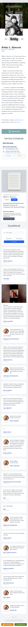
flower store (17, 122)
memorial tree (18, 120)
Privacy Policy (10, 621)
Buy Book (14, 199)
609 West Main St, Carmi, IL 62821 (13, 153)
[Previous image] (3, 293)
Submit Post (14, 241)
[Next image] (25, 293)
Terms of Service (18, 621)
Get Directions (8, 155)
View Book (6, 199)
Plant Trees (20, 155)
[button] (14, 293)
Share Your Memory (8, 218)
